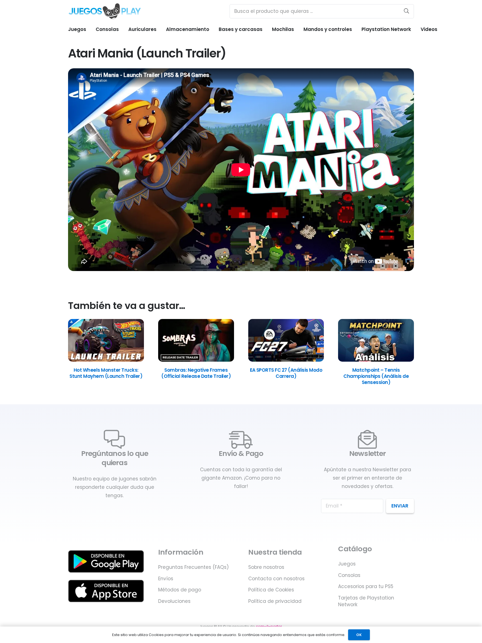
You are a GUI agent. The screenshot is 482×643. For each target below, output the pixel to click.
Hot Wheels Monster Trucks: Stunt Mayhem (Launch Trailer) (105, 373)
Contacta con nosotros (276, 578)
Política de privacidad (275, 601)
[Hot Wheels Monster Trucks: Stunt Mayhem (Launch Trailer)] (106, 360)
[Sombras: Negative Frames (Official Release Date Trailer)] (196, 360)
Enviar (399, 505)
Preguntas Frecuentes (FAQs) (193, 567)
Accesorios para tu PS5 (365, 586)
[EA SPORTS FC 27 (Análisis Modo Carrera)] (286, 360)
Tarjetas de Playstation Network (366, 601)
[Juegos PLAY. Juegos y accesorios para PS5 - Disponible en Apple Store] (106, 591)
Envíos (165, 578)
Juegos (347, 563)
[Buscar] (406, 11)
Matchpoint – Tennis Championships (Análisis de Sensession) (376, 376)
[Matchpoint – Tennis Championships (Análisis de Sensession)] (376, 360)
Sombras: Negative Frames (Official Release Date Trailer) (196, 373)
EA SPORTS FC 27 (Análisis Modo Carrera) (286, 373)
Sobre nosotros (266, 567)
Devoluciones (174, 601)
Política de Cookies (271, 589)
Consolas (349, 575)
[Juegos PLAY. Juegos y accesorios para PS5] (104, 11)
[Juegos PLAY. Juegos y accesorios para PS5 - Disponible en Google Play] (106, 561)
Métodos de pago (179, 589)
